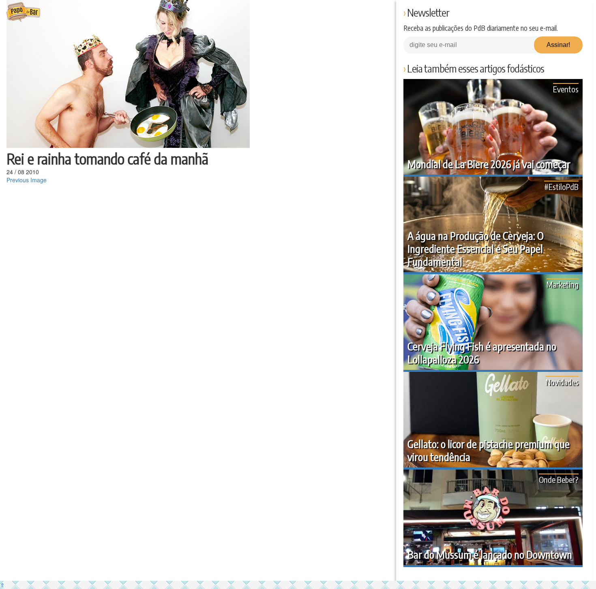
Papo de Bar (23, 12)
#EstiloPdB (561, 186)
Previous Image (26, 180)
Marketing (563, 284)
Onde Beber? (559, 479)
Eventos (566, 89)
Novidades (562, 382)
